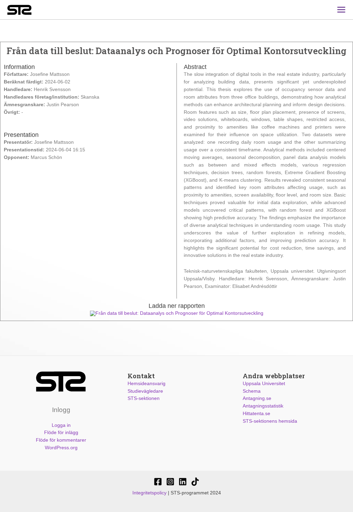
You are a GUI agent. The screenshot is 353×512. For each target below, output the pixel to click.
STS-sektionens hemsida (270, 421)
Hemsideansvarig (146, 383)
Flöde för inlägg (61, 432)
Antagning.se (257, 398)
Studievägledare (145, 391)
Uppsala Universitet (264, 383)
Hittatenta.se (256, 413)
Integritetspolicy (149, 492)
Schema (252, 391)
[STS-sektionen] (158, 482)
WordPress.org (61, 447)
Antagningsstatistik (263, 406)
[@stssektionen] (170, 482)
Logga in (61, 425)
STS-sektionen (144, 398)
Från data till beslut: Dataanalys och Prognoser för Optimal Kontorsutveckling (179, 313)
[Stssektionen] (195, 482)
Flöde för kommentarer (61, 440)
